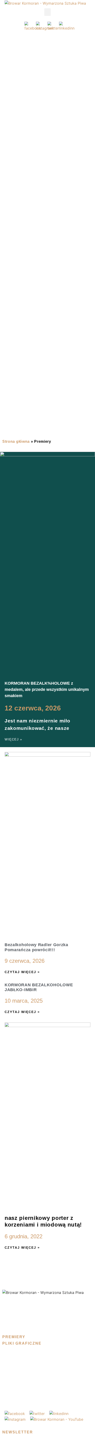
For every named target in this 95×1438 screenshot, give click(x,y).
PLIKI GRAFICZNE (22, 1343)
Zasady (9, 1313)
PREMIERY (13, 1337)
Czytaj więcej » (22, 972)
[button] (47, 12)
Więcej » (13, 739)
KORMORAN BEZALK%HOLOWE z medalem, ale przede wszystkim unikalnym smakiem (47, 689)
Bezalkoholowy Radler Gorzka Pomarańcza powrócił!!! (36, 947)
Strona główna (16, 441)
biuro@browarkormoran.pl (27, 1387)
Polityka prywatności (22, 1303)
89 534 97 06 (19, 1397)
